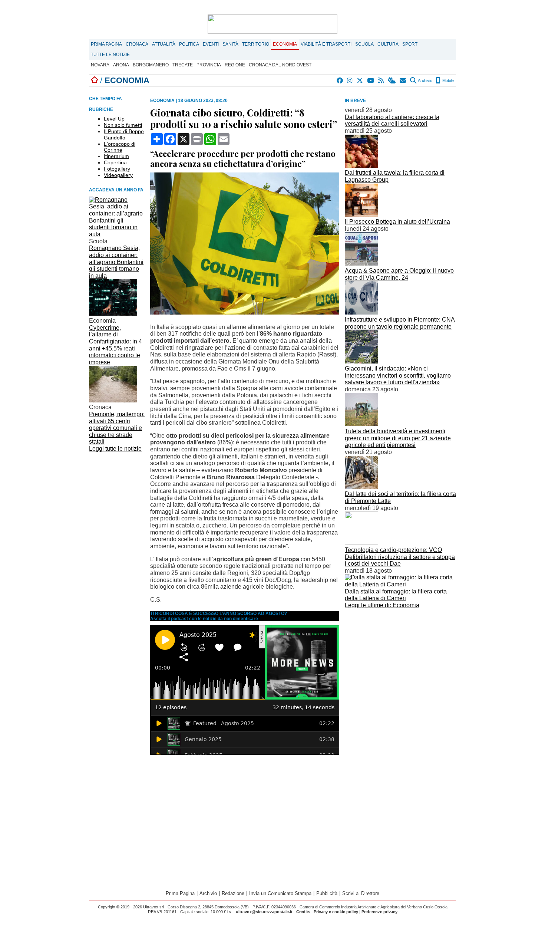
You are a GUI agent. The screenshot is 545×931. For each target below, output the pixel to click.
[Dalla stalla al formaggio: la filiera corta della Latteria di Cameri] (400, 584)
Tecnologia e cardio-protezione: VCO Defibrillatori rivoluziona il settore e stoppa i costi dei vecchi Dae (400, 557)
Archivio (424, 80)
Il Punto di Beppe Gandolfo (124, 134)
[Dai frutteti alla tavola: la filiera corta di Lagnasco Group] (361, 166)
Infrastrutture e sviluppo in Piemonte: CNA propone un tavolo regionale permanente (400, 323)
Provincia (208, 65)
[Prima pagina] (94, 80)
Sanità (230, 44)
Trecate (182, 65)
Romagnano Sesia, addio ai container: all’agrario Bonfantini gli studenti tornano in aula (116, 262)
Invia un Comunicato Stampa (280, 893)
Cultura (388, 44)
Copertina (115, 162)
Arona (121, 65)
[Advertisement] (400, 662)
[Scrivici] (403, 80)
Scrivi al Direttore (360, 893)
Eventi (211, 44)
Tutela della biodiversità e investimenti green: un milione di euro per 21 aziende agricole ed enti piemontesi (398, 438)
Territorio (255, 44)
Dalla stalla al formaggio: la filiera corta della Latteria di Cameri (396, 595)
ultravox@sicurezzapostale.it (264, 911)
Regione (235, 65)
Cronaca (137, 44)
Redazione (233, 893)
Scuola (364, 44)
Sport (409, 44)
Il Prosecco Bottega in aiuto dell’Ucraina (397, 221)
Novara (100, 65)
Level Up (114, 119)
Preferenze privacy (379, 911)
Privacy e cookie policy (336, 911)
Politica (189, 44)
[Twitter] (360, 80)
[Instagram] (350, 80)
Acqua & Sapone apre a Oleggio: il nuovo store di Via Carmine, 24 (399, 274)
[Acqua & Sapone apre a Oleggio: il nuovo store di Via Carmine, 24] (361, 263)
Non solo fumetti (123, 125)
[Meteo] (392, 80)
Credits (303, 911)
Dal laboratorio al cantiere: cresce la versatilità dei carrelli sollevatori (392, 120)
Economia (285, 44)
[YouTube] (371, 80)
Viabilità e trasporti (326, 44)
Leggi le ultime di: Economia (382, 605)
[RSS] (381, 80)
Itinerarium (116, 156)
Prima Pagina (106, 44)
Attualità (163, 44)
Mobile (447, 80)
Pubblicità (326, 893)
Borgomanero (151, 65)
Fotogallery (117, 169)
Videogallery (118, 175)
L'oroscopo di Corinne (119, 147)
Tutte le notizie (110, 54)
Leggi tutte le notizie (115, 448)
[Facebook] (340, 80)
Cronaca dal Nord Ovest (280, 65)
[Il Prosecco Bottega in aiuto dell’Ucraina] (361, 215)
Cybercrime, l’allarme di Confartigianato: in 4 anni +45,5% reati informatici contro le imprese (115, 345)
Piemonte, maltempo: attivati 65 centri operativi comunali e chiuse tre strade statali (117, 428)
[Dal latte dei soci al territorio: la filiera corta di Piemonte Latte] (361, 487)
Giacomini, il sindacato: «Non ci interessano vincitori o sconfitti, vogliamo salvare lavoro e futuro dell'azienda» (398, 375)
